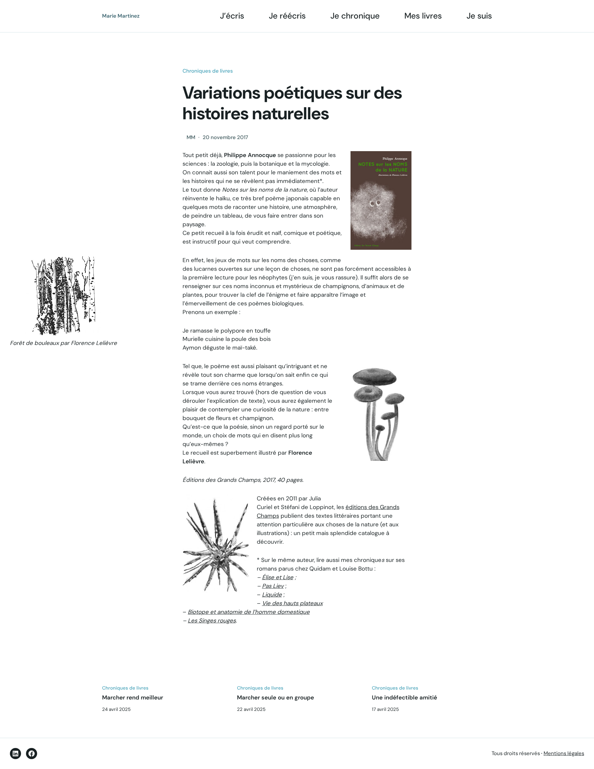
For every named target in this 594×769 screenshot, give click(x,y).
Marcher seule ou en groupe (275, 697)
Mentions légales (564, 753)
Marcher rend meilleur (132, 697)
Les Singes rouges (212, 620)
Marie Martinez (121, 15)
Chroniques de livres (208, 70)
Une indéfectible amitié (404, 697)
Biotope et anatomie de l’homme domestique (249, 612)
